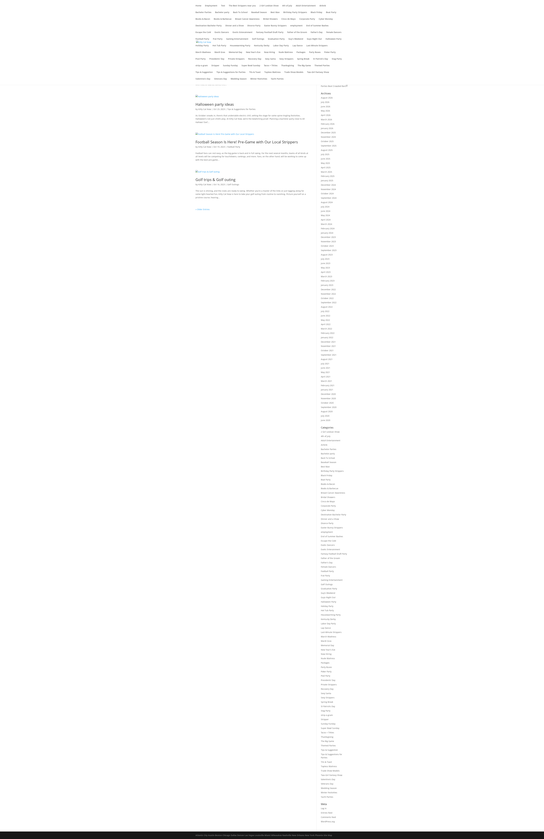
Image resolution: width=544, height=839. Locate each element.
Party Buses (315, 52)
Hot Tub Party (219, 46)
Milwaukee (276, 835)
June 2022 (325, 315)
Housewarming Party (240, 46)
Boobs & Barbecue (222, 19)
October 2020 (327, 402)
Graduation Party (276, 39)
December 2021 (328, 341)
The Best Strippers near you (242, 6)
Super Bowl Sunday (251, 66)
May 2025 (325, 163)
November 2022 (328, 293)
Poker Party (330, 52)
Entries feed (326, 812)
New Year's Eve (253, 52)
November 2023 (328, 241)
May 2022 (325, 320)
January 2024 (327, 233)
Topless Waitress (272, 72)
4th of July (287, 6)
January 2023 (327, 285)
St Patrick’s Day (320, 59)
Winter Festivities (258, 79)
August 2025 (327, 150)
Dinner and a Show (234, 26)
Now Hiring (269, 52)
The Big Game (304, 66)
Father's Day (317, 32)
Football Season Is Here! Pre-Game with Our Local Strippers (247, 141)
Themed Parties (322, 66)
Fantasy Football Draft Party (269, 32)
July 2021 (325, 363)
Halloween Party (334, 39)
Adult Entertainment (306, 6)
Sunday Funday (230, 66)
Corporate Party (307, 19)
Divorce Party (254, 26)
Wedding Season (239, 79)
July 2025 (325, 154)
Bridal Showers (270, 19)
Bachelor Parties (203, 12)
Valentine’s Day (203, 79)
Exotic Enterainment (242, 32)
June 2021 (325, 368)
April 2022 (326, 324)
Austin (211, 835)
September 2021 (328, 354)
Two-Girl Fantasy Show (318, 72)
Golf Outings (258, 39)
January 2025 (327, 180)
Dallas (234, 835)
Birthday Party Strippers (295, 12)
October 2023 (327, 246)
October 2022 (327, 298)
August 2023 (327, 254)
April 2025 (326, 167)
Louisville (259, 835)
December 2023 (328, 237)
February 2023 (327, 280)
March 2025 (326, 172)
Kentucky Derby (261, 46)
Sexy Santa (270, 59)
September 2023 (328, 250)
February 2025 (327, 176)
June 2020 (325, 420)
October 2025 (327, 141)
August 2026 (327, 97)
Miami (267, 835)
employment (296, 26)
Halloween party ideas (215, 104)
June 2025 (325, 158)
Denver (240, 835)
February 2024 (327, 228)
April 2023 (326, 272)
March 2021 (326, 381)
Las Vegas (249, 835)
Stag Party (337, 59)
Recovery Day (254, 59)
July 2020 (325, 415)
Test (223, 6)
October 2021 (327, 350)
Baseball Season (259, 12)
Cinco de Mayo (288, 19)
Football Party (202, 39)
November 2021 (328, 346)
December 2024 (328, 185)
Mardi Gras (219, 52)
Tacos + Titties (271, 66)
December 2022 (328, 289)
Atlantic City (202, 835)
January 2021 (327, 389)
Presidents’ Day (216, 59)
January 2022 (327, 337)
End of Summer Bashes (317, 26)
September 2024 (328, 198)
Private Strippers (236, 59)
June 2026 (325, 106)
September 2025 (328, 145)
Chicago (226, 835)
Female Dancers (333, 32)
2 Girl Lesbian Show (269, 6)
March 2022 (326, 328)
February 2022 (327, 333)
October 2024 (327, 193)
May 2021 (325, 372)
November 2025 (328, 137)
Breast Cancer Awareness (247, 19)
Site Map (328, 835)
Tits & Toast (255, 72)
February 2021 (327, 385)
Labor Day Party (281, 46)
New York (309, 835)
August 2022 (327, 307)
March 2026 (326, 119)
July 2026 (325, 102)
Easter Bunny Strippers (275, 26)
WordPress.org (328, 821)
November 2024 (328, 189)
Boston (218, 835)
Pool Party (201, 59)
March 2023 (326, 276)
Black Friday (316, 12)
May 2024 (325, 215)
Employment (211, 6)
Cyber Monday (326, 19)
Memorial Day (235, 52)
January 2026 (327, 128)
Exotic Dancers (222, 32)
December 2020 (328, 394)
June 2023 (325, 263)
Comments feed (328, 817)
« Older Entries (203, 209)
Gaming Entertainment (237, 39)
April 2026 (326, 115)
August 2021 (327, 359)
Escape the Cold (203, 32)
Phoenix (319, 835)
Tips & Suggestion (204, 72)
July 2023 (325, 259)
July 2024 (325, 206)
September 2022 (328, 302)
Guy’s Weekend (295, 39)
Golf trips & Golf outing (215, 179)
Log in (324, 808)
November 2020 (328, 398)
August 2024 (327, 202)
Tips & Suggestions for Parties (231, 72)
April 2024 (326, 219)
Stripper (215, 66)
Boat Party (331, 12)
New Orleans (298, 835)
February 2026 (327, 124)
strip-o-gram (202, 66)
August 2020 (327, 411)
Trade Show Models (293, 72)
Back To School (240, 12)
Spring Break (303, 59)
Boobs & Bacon (203, 19)
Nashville (286, 835)
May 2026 (325, 110)
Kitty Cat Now (204, 109)
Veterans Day (220, 79)
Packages (301, 52)
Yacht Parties (277, 79)
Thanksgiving (287, 66)
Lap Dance (298, 46)
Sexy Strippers (286, 59)
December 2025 (328, 132)
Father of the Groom (297, 32)
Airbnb (322, 6)
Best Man (275, 12)
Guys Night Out (314, 39)
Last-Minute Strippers (317, 46)
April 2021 (326, 376)
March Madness (203, 52)
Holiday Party (202, 46)
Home (198, 6)
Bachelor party (222, 12)
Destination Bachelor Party (209, 26)
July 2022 (325, 311)
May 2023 (325, 267)
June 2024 (325, 211)
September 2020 (328, 407)
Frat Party (218, 39)
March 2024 (326, 224)
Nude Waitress (286, 52)
